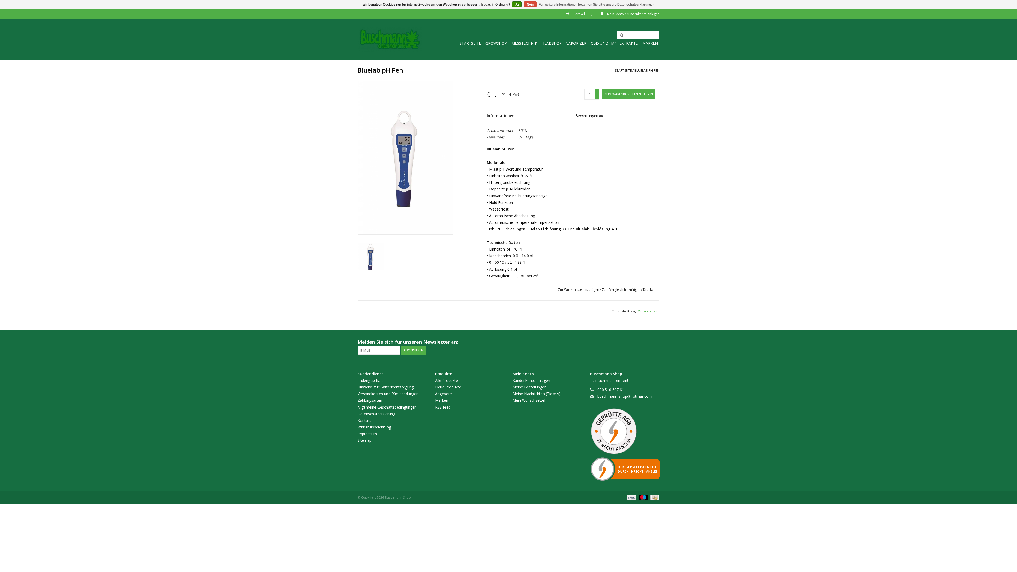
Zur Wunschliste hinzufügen (579, 289)
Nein (530, 4)
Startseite (470, 43)
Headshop (552, 43)
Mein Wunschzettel (528, 400)
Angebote (443, 393)
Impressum (367, 433)
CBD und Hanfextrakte (614, 43)
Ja (517, 4)
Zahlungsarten (370, 400)
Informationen (500, 115)
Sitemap (365, 440)
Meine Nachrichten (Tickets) (536, 393)
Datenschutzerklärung (376, 413)
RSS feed (442, 407)
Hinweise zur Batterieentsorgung (386, 387)
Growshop (496, 43)
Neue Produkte (448, 387)
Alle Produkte (446, 380)
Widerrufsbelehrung (374, 427)
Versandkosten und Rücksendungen (388, 393)
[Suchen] (619, 35)
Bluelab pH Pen (646, 70)
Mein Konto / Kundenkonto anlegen (632, 14)
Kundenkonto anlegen (531, 380)
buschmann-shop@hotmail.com (624, 396)
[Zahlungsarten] (631, 497)
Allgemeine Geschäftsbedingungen (387, 407)
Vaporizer (576, 43)
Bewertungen (589, 115)
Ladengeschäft (370, 380)
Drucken (649, 289)
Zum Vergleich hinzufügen (621, 289)
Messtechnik (524, 43)
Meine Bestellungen (529, 387)
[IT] (625, 469)
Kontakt (364, 420)
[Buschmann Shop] (390, 39)
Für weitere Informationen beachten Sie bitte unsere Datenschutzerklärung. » (596, 4)
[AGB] (625, 431)
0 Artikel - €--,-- (583, 14)
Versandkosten (648, 311)
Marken (650, 43)
